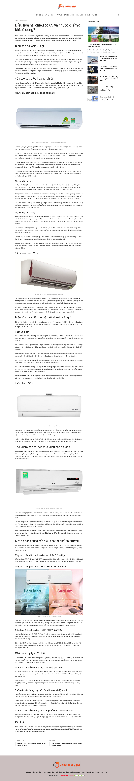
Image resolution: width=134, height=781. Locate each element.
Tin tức (59, 15)
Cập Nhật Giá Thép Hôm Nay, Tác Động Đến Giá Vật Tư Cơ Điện (109, 79)
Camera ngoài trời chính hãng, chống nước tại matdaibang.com (107, 99)
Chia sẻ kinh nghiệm (83, 15)
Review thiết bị (50, 15)
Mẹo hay (94, 15)
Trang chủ (39, 15)
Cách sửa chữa (69, 15)
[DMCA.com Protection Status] (79, 775)
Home (16, 20)
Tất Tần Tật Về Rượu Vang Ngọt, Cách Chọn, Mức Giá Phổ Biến (108, 68)
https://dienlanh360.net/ (67, 775)
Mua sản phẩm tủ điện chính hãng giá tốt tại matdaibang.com (109, 89)
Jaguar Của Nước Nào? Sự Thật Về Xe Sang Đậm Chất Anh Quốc (108, 58)
